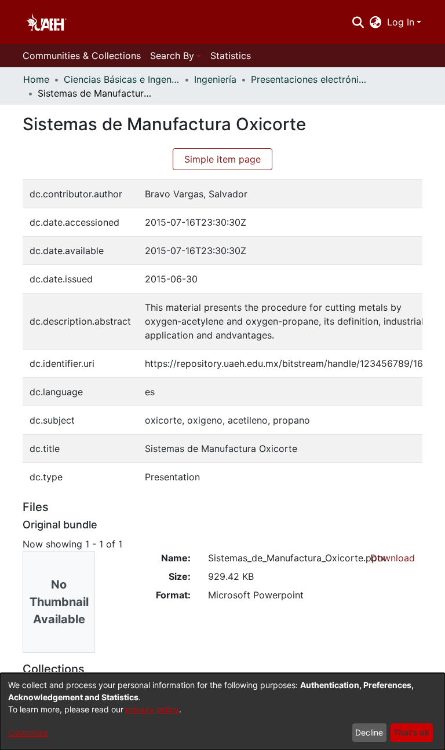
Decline (369, 732)
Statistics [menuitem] (230, 55)
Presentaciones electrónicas (309, 79)
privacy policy (152, 709)
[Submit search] (358, 22)
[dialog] (222, 711)
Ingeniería (215, 79)
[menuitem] (376, 22)
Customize (28, 732)
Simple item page (222, 159)
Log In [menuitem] (400, 22)
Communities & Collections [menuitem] (82, 55)
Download (392, 558)
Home (36, 79)
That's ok (411, 732)
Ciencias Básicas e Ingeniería (122, 79)
